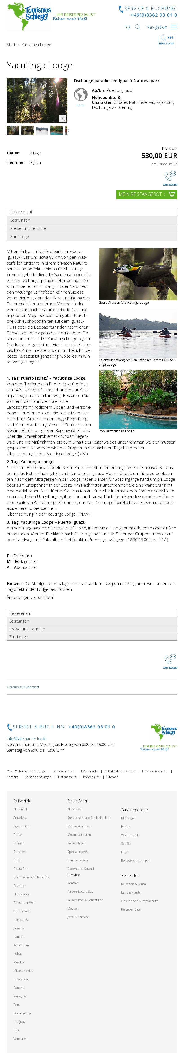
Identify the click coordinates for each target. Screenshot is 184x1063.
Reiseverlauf (21, 212)
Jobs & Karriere (78, 917)
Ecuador (19, 886)
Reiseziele (22, 800)
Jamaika (19, 928)
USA (16, 1030)
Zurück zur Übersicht (24, 687)
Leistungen (20, 220)
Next (69, 130)
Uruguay (19, 1022)
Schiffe (126, 843)
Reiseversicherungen (135, 860)
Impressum (91, 777)
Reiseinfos (130, 875)
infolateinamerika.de (26, 738)
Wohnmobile (130, 835)
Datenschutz (67, 777)
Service (73, 874)
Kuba (17, 954)
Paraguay (19, 996)
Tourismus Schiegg (32, 771)
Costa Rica (21, 869)
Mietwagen (129, 818)
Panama (19, 988)
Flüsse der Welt (24, 903)
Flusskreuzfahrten (155, 771)
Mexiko (18, 962)
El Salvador (21, 894)
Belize (17, 834)
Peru (16, 1005)
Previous (14, 130)
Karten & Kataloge (80, 891)
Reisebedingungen (38, 777)
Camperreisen (77, 860)
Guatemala (21, 911)
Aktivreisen (75, 809)
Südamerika (22, 1013)
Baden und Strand (80, 869)
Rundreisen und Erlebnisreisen (89, 817)
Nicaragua (20, 979)
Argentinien (21, 826)
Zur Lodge (19, 236)
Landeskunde (131, 892)
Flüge (125, 852)
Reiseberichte (131, 909)
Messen (73, 908)
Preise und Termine (28, 228)
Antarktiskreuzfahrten (120, 771)
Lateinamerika (62, 771)
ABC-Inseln (21, 809)
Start (11, 44)
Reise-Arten (77, 800)
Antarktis (19, 817)
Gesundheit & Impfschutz (139, 901)
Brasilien (19, 852)
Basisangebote (134, 809)
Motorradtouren (79, 834)
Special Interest (78, 852)
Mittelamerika (23, 971)
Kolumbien (21, 945)
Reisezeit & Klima (133, 884)
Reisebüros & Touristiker (85, 900)
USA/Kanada (89, 771)
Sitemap (113, 777)
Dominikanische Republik (31, 877)
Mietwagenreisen (79, 826)
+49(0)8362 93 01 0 (154, 15)
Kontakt (12, 777)
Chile (16, 860)
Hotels (126, 826)
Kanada (18, 937)
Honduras (20, 920)
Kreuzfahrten (76, 843)
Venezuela (20, 1039)
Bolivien (18, 843)
